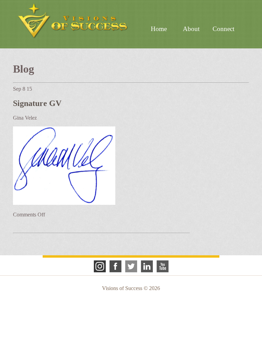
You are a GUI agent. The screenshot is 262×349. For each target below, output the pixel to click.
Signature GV (37, 103)
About (191, 28)
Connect (223, 28)
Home (159, 28)
